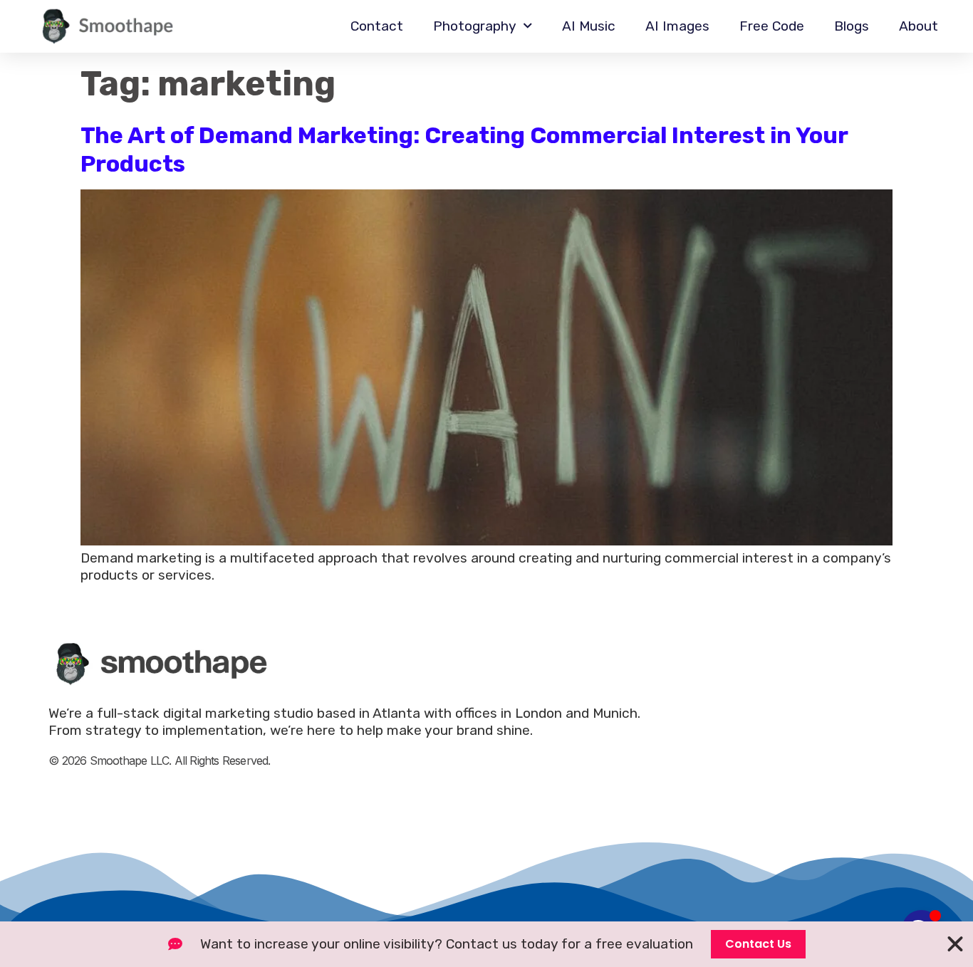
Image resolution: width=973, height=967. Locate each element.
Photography (474, 26)
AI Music (588, 26)
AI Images (677, 26)
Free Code (771, 26)
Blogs (851, 26)
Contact (376, 26)
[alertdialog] (486, 944)
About (918, 26)
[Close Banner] (955, 944)
